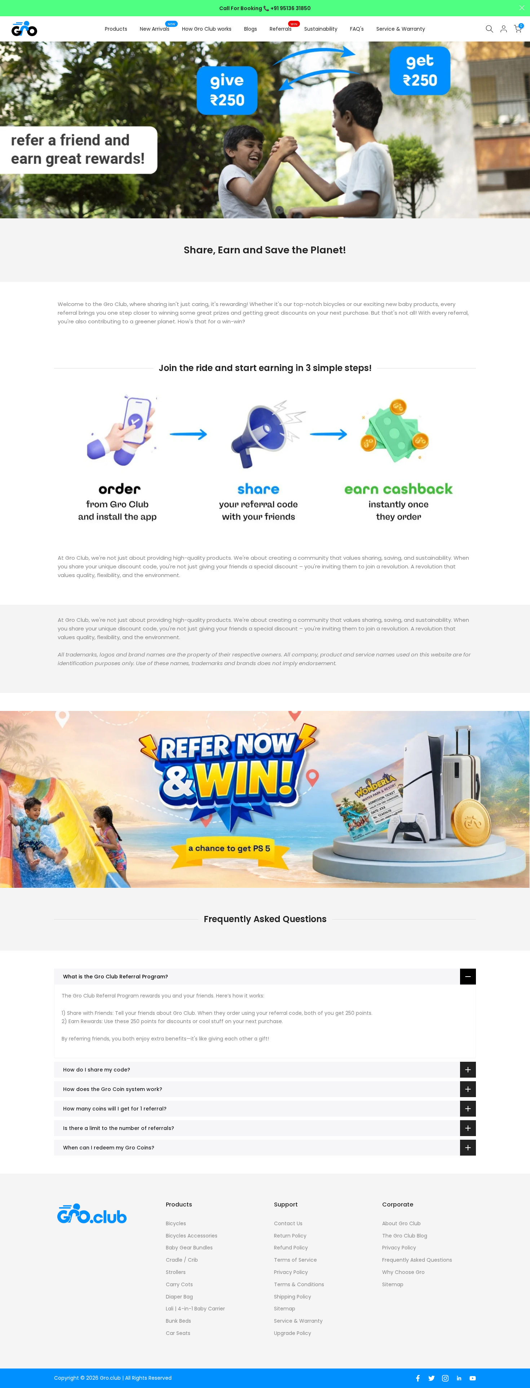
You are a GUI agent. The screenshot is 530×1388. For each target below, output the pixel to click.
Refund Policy (291, 1247)
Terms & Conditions (299, 1284)
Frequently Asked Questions (417, 1259)
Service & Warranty (400, 28)
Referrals (283, 28)
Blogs (250, 28)
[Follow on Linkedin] (459, 1378)
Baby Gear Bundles (189, 1247)
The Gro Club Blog (404, 1235)
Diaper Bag (179, 1296)
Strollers (176, 1272)
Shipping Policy (292, 1296)
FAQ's (357, 28)
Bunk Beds (178, 1320)
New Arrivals (157, 28)
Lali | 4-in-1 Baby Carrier (195, 1308)
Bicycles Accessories (191, 1235)
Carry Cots (179, 1284)
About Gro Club (401, 1223)
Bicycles (176, 1223)
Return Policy (290, 1235)
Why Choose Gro (403, 1272)
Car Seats (178, 1333)
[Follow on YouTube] (472, 1378)
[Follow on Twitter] (431, 1378)
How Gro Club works (206, 28)
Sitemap (284, 1308)
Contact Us (288, 1223)
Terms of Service (295, 1259)
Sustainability (320, 28)
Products (116, 28)
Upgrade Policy (292, 1333)
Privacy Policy (291, 1272)
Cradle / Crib (182, 1259)
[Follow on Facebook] (418, 1378)
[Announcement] (265, 8)
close (8, 7)
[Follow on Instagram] (445, 1378)
